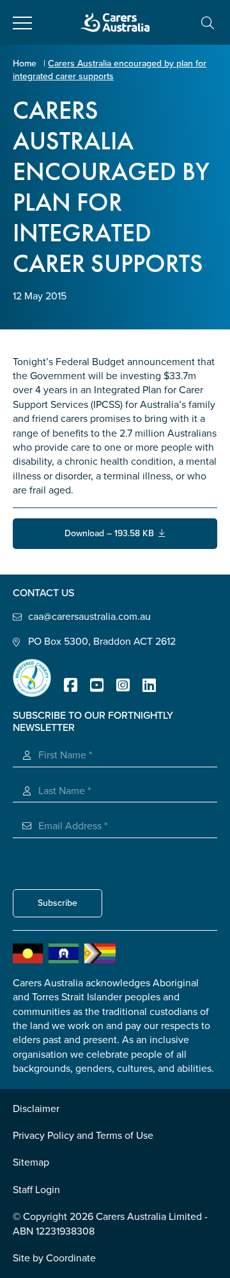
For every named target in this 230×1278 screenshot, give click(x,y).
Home (24, 63)
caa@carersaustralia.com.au (89, 616)
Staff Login (36, 1190)
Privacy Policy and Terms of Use (83, 1135)
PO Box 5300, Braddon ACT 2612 (102, 641)
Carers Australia (115, 22)
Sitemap (31, 1162)
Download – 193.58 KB (111, 533)
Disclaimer (36, 1108)
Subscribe (57, 903)
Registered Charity (32, 678)
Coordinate (71, 1258)
